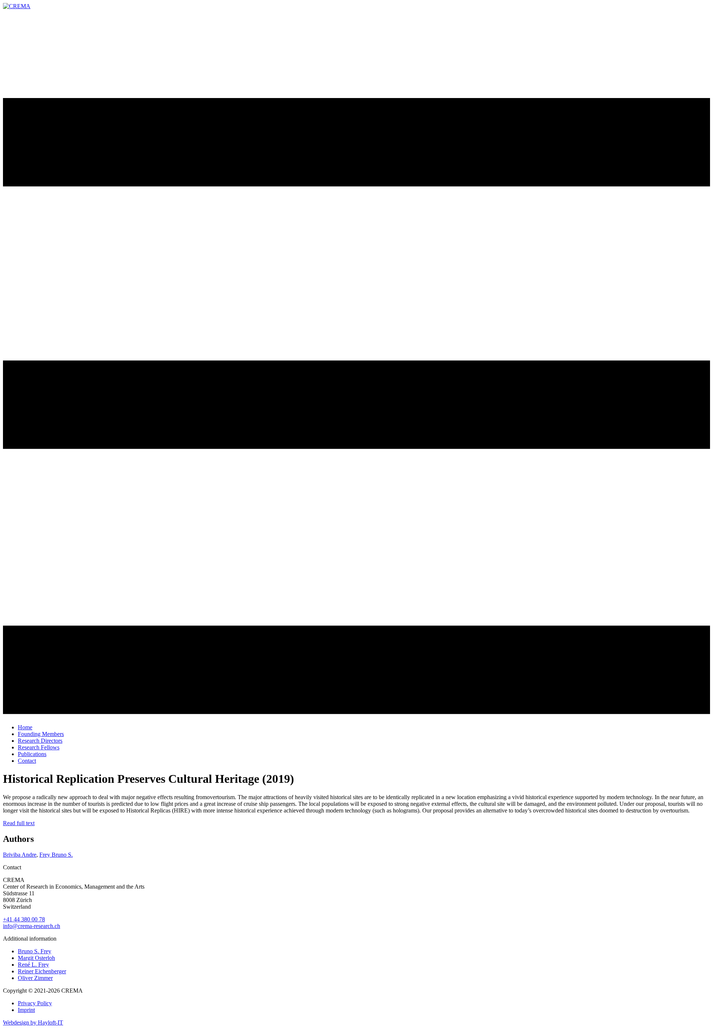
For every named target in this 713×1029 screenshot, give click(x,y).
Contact (27, 761)
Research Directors (40, 740)
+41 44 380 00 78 (24, 919)
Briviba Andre (19, 854)
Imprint (26, 1010)
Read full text (19, 823)
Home (25, 727)
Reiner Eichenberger (42, 971)
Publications (32, 754)
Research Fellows (38, 747)
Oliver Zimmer (35, 978)
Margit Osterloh (36, 958)
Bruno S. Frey (34, 951)
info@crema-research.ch (31, 926)
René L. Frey (33, 964)
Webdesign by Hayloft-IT (33, 1022)
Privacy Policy (35, 1003)
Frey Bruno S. (56, 854)
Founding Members (41, 734)
